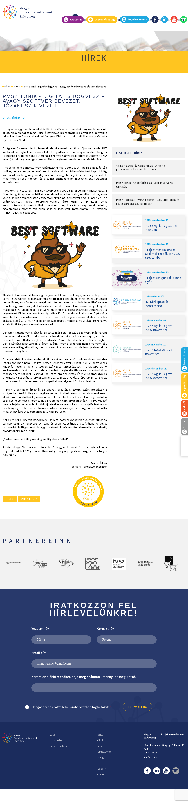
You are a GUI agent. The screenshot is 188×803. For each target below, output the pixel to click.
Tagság (100, 757)
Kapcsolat (101, 774)
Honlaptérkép (56, 740)
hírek (10, 499)
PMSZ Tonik (29, 499)
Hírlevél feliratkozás (59, 746)
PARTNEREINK (38, 541)
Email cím (38, 653)
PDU (99, 763)
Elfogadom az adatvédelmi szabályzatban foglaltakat (70, 707)
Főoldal (100, 734)
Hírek (99, 746)
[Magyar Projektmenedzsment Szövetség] (28, 11)
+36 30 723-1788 (151, 752)
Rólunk (100, 740)
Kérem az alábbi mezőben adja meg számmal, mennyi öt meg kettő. (83, 677)
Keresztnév (105, 628)
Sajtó (52, 734)
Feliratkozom (137, 706)
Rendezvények (104, 751)
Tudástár (101, 768)
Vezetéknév (40, 628)
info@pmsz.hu (151, 757)
